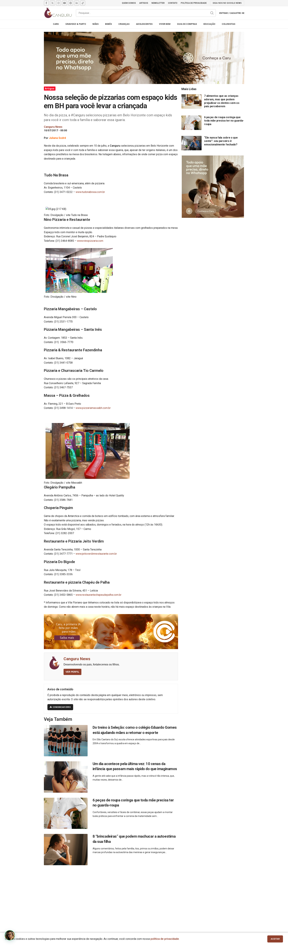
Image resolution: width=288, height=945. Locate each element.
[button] (10, 935)
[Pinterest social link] (70, 3)
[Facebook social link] (46, 3)
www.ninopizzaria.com (90, 240)
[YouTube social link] (64, 3)
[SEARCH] (212, 13)
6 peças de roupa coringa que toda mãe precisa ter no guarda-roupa (224, 120)
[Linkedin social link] (76, 3)
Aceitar (275, 939)
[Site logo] (58, 12)
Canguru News (77, 658)
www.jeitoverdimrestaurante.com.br (96, 553)
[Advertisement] (144, 894)
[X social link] (52, 3)
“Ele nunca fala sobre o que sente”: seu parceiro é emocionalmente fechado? (221, 141)
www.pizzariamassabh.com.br (93, 408)
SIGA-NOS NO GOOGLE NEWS (227, 3)
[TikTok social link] (82, 3)
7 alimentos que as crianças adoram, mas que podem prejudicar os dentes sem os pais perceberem (221, 101)
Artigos (49, 88)
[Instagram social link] (58, 3)
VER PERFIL (72, 671)
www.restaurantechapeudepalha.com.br (98, 594)
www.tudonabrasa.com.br (90, 192)
